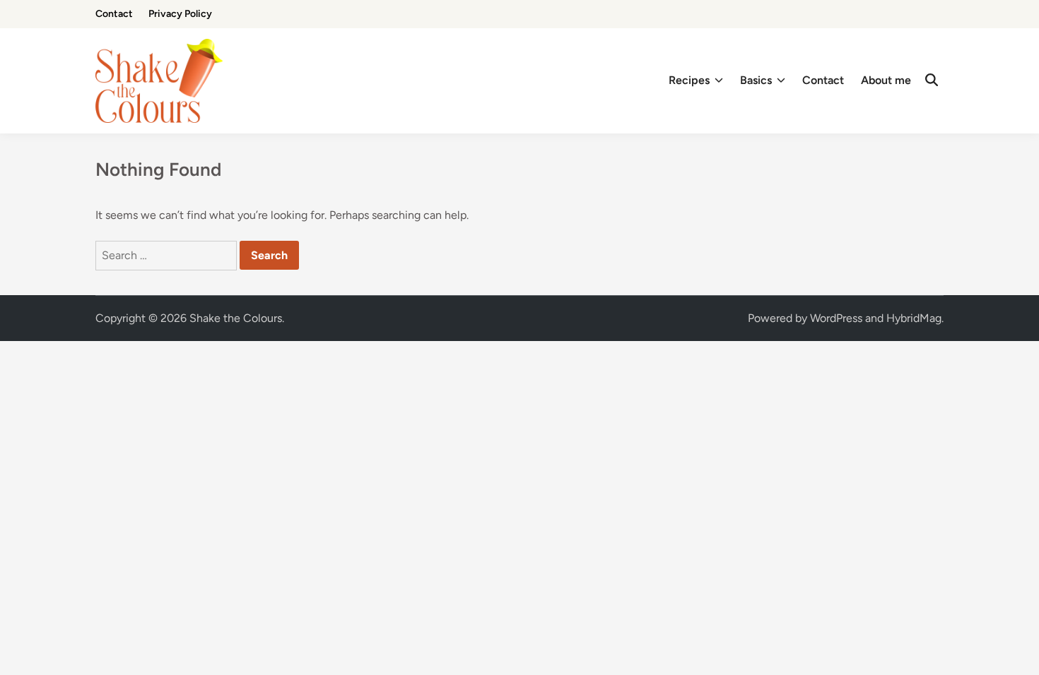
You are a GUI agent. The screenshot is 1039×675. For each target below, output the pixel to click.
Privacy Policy (180, 14)
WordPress (836, 318)
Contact (114, 14)
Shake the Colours (235, 318)
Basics (756, 80)
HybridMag (913, 318)
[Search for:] (167, 255)
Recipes (689, 80)
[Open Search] (932, 80)
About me (886, 80)
